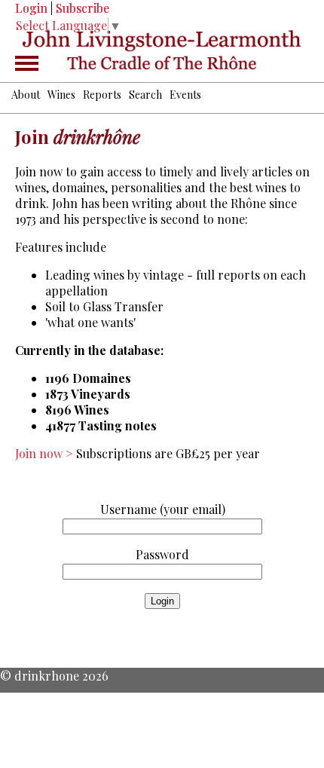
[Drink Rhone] (162, 50)
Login (31, 8)
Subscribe (82, 8)
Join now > (45, 453)
